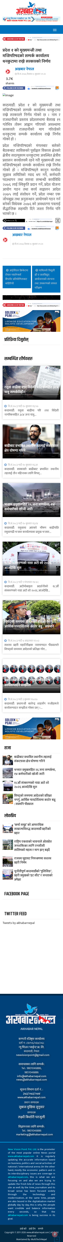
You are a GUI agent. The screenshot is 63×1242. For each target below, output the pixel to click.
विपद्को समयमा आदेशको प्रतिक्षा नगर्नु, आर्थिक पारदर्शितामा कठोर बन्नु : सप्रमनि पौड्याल (29, 626)
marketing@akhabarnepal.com (31, 1134)
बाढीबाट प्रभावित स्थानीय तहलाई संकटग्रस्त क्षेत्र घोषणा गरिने (31, 448)
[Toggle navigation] (55, 29)
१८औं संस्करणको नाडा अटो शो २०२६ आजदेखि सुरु (27, 565)
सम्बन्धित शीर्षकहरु (18, 358)
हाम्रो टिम (32, 1229)
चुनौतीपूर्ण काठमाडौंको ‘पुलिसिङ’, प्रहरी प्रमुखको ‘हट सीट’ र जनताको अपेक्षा (33, 875)
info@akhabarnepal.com (31, 1076)
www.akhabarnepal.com (32, 1097)
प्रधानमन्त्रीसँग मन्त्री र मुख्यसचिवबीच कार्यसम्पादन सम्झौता (27, 682)
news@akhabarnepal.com (31, 1080)
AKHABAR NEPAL (31, 1029)
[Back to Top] (56, 1239)
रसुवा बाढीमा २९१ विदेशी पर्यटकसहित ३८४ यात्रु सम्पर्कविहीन (31, 389)
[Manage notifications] (55, 1234)
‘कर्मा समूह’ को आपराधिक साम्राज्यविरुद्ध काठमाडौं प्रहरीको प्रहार (32, 829)
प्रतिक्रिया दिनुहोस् (16, 339)
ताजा (7, 748)
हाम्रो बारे (23, 1229)
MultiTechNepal (39, 1239)
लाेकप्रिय (10, 815)
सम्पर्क (40, 1229)
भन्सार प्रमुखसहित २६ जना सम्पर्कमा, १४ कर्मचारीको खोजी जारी (29, 506)
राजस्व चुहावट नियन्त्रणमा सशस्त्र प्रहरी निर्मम (32, 860)
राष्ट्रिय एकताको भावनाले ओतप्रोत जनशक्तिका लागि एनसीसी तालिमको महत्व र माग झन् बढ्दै (33, 846)
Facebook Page (16, 894)
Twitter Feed (15, 914)
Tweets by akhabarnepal (19, 923)
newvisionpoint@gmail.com (31, 1055)
